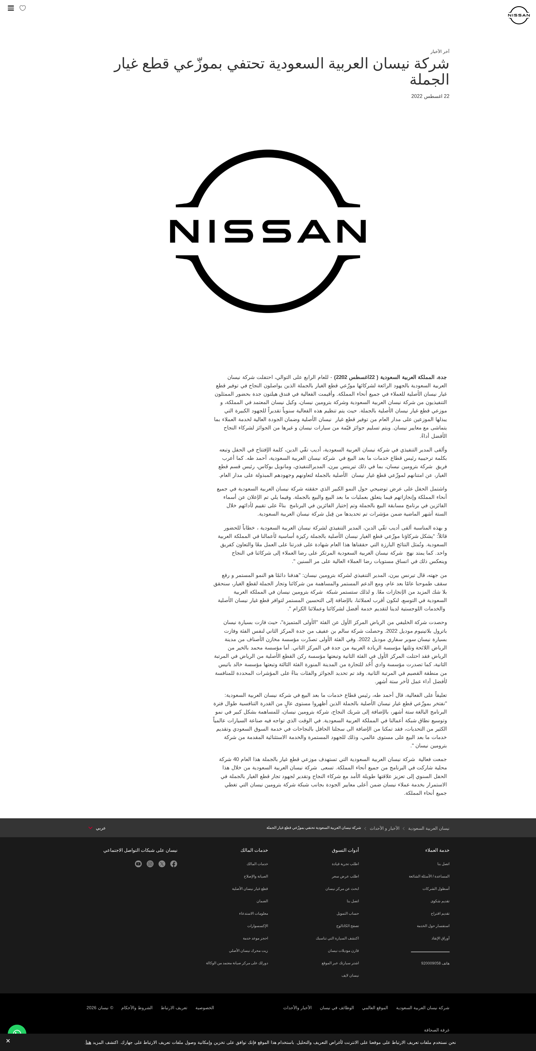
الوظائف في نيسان (337, 1007)
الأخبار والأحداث (297, 1007)
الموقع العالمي (375, 1007)
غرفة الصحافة (436, 1029)
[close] (8, 1041)
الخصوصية (204, 1007)
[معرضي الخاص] (22, 8)
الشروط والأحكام (137, 1007)
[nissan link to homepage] (519, 15)
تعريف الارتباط (174, 1007)
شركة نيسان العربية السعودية (422, 1007)
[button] (11, 8)
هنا (88, 1042)
